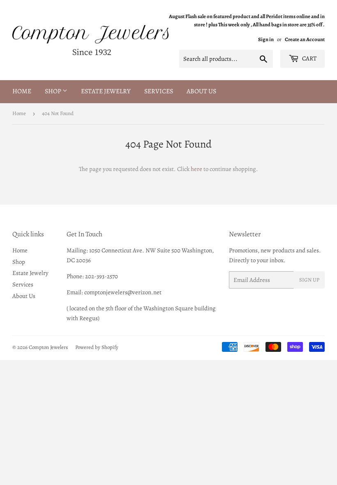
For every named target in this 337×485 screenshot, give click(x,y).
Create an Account (305, 39)
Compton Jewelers (48, 347)
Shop (53, 91)
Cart (308, 58)
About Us (201, 91)
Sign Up (309, 279)
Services (158, 91)
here (196, 169)
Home (21, 91)
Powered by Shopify (96, 347)
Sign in (266, 39)
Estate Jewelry (106, 91)
